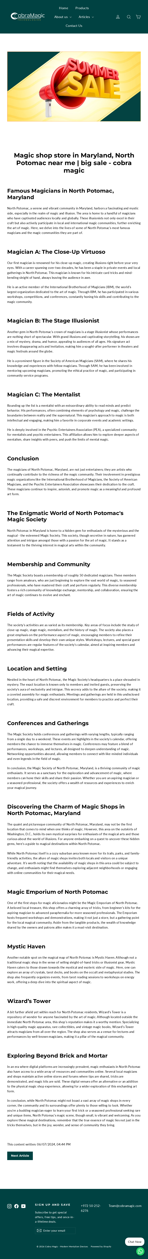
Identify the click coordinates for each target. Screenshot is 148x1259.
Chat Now (135, 1241)
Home (63, 8)
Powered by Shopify (101, 1246)
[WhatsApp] (140, 1251)
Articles (85, 17)
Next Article (20, 1155)
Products (82, 8)
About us (61, 17)
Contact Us (74, 26)
